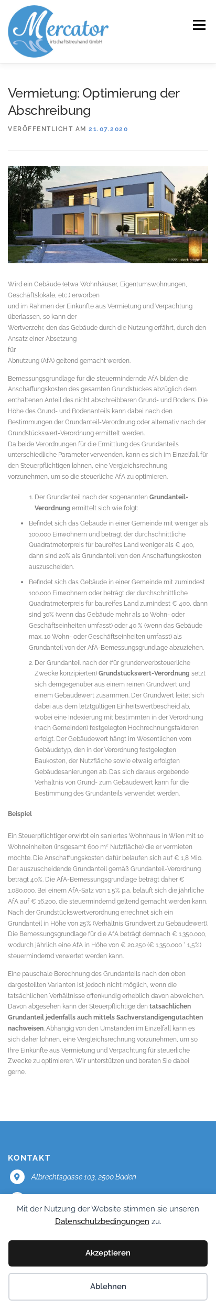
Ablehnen (108, 1286)
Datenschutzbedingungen (102, 1221)
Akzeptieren (108, 1253)
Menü (198, 25)
